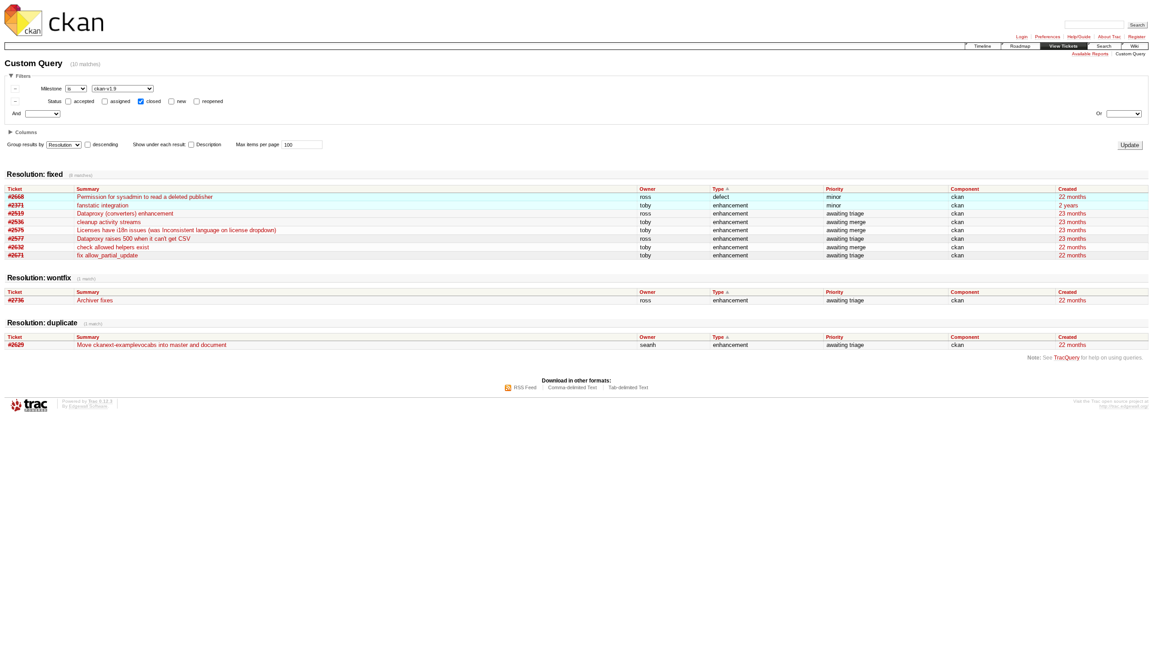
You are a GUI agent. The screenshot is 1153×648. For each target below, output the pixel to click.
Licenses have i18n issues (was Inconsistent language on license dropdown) (176, 230)
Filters (23, 76)
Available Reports (1090, 53)
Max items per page (257, 144)
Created (1067, 189)
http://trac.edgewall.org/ (1123, 406)
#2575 (16, 230)
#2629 (16, 345)
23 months (1072, 213)
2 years (1068, 205)
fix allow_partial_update (107, 255)
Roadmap (1020, 46)
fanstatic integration (102, 205)
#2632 (16, 247)
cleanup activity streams (109, 222)
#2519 (16, 213)
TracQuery (1067, 357)
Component (965, 189)
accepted (84, 101)
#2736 (16, 300)
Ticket (15, 189)
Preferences (1047, 36)
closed (153, 101)
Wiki (1134, 46)
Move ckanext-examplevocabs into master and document (152, 345)
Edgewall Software (88, 406)
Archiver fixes (95, 300)
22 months (1072, 197)
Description (208, 144)
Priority (834, 189)
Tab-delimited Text (628, 387)
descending (105, 144)
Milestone (51, 88)
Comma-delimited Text (572, 387)
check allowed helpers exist (113, 247)
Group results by (25, 144)
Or (1099, 114)
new (181, 101)
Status (55, 101)
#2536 (16, 222)
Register (1136, 36)
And (16, 114)
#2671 (16, 255)
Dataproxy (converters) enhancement (125, 213)
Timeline (982, 46)
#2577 (16, 238)
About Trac (1109, 36)
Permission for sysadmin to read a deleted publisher (145, 197)
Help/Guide (1079, 36)
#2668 (16, 197)
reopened (212, 101)
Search (1104, 46)
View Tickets (1063, 46)
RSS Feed (525, 387)
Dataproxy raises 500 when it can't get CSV (134, 238)
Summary (88, 189)
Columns (26, 132)
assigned (120, 101)
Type (718, 189)
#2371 (16, 205)
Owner (647, 189)
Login (1022, 36)
